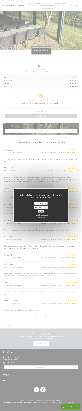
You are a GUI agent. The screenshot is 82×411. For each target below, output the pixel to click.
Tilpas (41, 211)
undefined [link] (41, 217)
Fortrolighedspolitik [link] (42, 215)
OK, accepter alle (41, 203)
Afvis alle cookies (41, 207)
